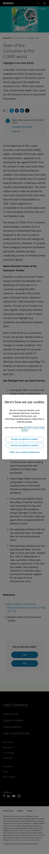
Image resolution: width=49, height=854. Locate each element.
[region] (24, 427)
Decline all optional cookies (24, 446)
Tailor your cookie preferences (24, 452)
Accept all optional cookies (24, 439)
